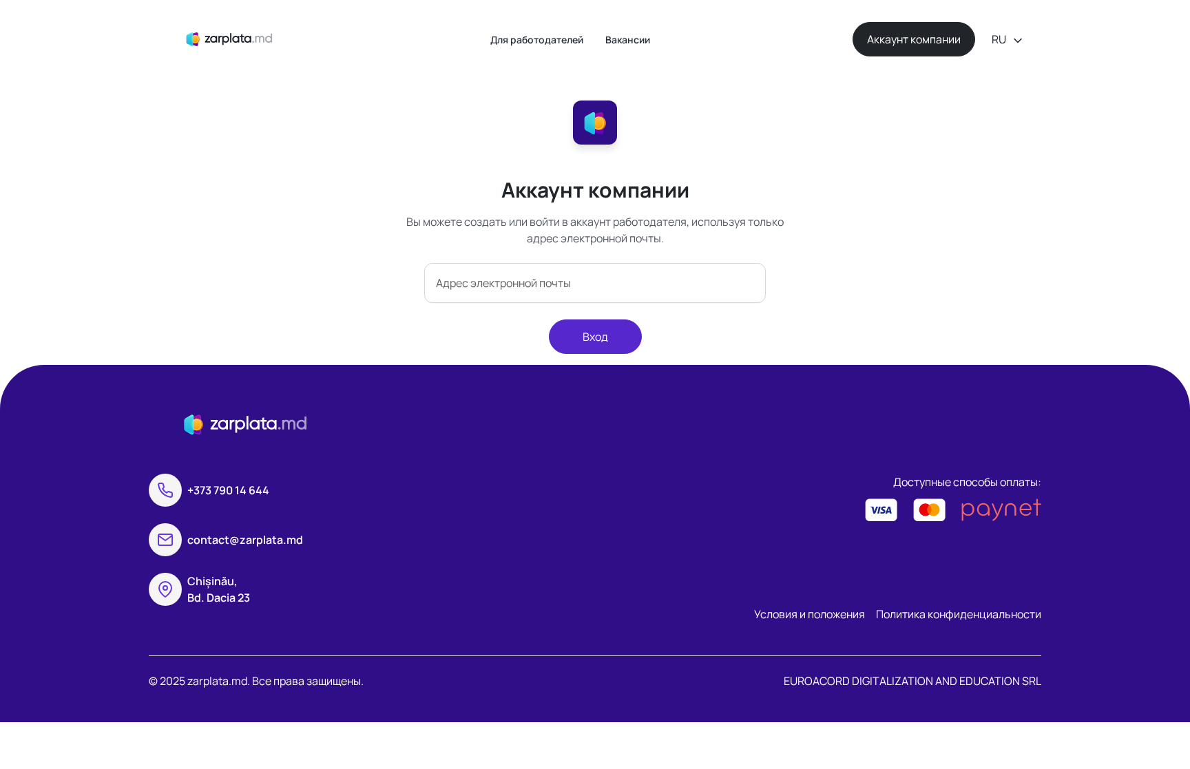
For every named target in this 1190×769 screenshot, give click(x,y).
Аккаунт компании (914, 39)
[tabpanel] (595, 266)
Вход (595, 336)
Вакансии (627, 39)
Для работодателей (536, 39)
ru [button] (1000, 39)
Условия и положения (809, 614)
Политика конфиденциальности (958, 614)
